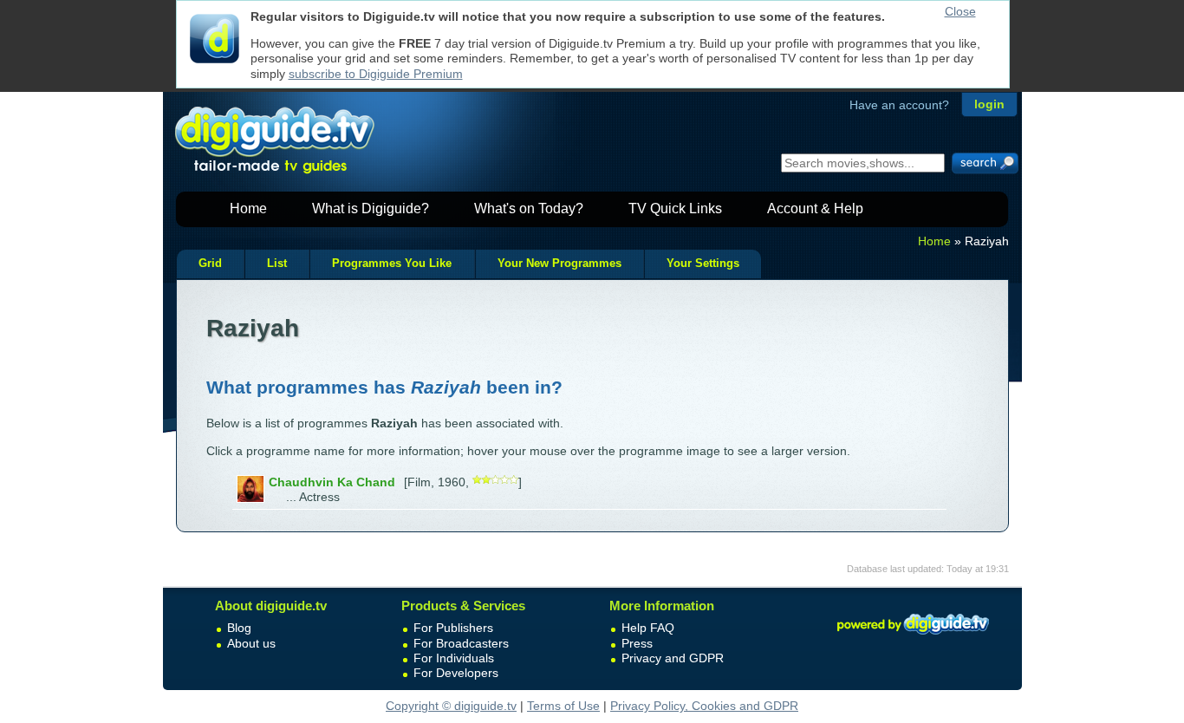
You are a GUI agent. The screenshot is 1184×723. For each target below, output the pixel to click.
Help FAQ (647, 628)
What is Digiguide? (370, 208)
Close (960, 11)
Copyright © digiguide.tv (451, 706)
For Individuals (453, 658)
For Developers (455, 673)
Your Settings (703, 263)
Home (248, 208)
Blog (239, 628)
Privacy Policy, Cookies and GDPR (704, 706)
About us (251, 643)
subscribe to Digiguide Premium (376, 74)
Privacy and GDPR (672, 658)
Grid (210, 263)
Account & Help (815, 208)
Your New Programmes (559, 263)
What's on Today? (528, 208)
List (277, 263)
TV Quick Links (675, 208)
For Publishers (453, 628)
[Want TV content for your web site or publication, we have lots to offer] (912, 637)
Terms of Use (563, 706)
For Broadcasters (461, 643)
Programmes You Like (392, 263)
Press (637, 643)
